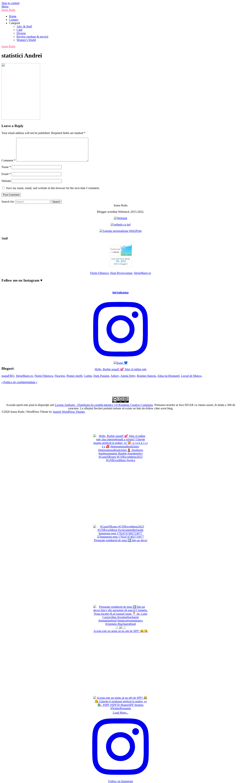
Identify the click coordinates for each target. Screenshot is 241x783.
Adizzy (115, 375)
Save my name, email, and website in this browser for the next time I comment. (53, 188)
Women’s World (26, 40)
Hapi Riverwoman (121, 273)
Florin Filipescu (99, 273)
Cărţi (19, 29)
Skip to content (10, 3)
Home (12, 16)
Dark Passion (101, 375)
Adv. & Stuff (24, 26)
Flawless (60, 375)
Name (6, 167)
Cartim (88, 375)
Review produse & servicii (32, 36)
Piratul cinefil (74, 375)
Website (6, 180)
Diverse (21, 33)
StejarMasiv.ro (142, 273)
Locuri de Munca (191, 375)
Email (6, 174)
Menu (5, 6)
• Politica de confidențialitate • (19, 382)
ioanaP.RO (8, 375)
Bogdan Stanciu (146, 375)
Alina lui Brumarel (168, 375)
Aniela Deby (127, 375)
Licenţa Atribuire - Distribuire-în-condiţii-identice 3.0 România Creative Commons (104, 405)
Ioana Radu (8, 9)
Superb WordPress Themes (69, 411)
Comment (8, 160)
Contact (13, 19)
